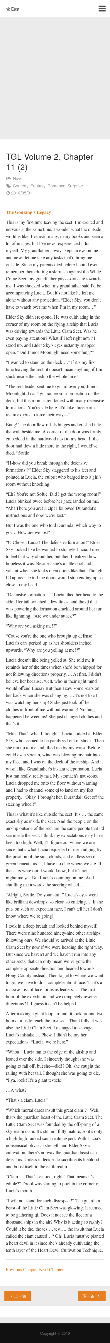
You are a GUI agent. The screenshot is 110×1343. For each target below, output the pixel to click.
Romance (56, 186)
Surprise (75, 186)
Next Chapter (51, 1269)
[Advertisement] (55, 78)
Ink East (11, 9)
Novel (18, 178)
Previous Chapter (22, 1269)
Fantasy (38, 186)
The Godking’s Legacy (28, 212)
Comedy (20, 186)
